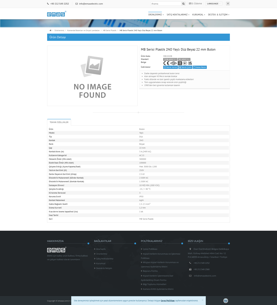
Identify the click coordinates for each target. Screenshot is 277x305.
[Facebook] (228, 4)
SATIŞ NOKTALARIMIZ (177, 14)
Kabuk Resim (200, 67)
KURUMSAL (197, 14)
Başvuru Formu (150, 270)
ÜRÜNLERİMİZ (155, 14)
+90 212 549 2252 (59, 3)
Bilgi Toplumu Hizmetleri (154, 284)
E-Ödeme (196, 3)
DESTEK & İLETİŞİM (217, 14)
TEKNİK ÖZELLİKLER (59, 122)
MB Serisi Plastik (109, 30)
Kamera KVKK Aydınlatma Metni (158, 289)
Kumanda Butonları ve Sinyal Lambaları (83, 30)
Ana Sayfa (100, 249)
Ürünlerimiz (59, 30)
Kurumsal (100, 263)
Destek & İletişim (104, 268)
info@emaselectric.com (91, 3)
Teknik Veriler (171, 67)
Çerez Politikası (150, 249)
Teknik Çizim (186, 67)
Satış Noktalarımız (104, 258)
